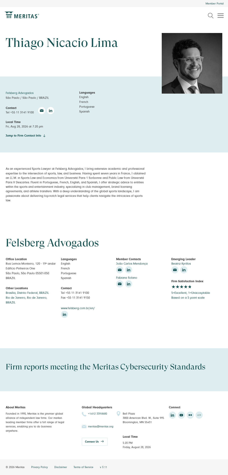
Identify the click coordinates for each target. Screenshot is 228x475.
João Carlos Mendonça (131, 263)
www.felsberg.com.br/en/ (78, 308)
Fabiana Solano (126, 277)
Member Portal (215, 3)
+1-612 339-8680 (97, 413)
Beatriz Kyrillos (181, 263)
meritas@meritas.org (100, 426)
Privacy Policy (40, 467)
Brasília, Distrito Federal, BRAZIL (27, 293)
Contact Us (92, 441)
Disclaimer (61, 467)
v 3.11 (103, 467)
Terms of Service (84, 467)
